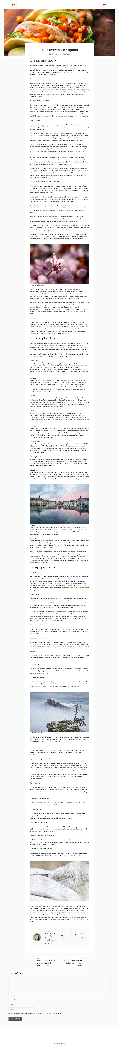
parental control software (78, 577)
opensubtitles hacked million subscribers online (73, 963)
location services (35, 686)
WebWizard (66, 54)
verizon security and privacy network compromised (46, 963)
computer (59, 72)
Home (104, 4)
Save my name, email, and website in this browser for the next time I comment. (36, 1013)
